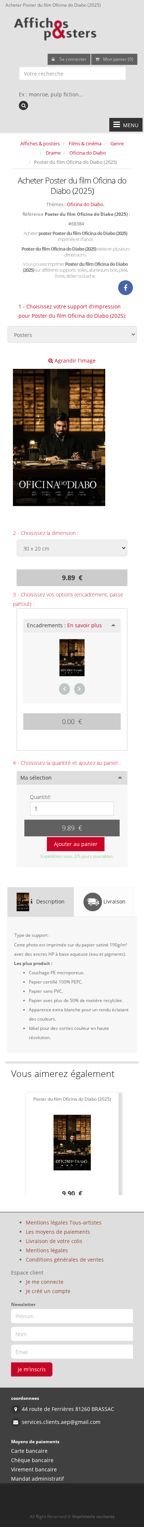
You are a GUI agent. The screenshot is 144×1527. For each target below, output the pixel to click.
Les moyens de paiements (58, 1231)
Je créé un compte (48, 1291)
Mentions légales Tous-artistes (64, 1222)
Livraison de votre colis (54, 1241)
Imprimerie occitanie (93, 1516)
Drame (53, 152)
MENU (129, 125)
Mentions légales (47, 1250)
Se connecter (72, 59)
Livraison (114, 901)
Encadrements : (64, 625)
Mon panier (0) (118, 59)
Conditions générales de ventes (65, 1259)
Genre (117, 143)
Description (50, 901)
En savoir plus (84, 625)
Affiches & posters (40, 143)
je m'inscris (32, 1369)
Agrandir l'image (74, 360)
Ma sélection (36, 777)
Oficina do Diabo (87, 152)
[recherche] (23, 105)
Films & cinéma (85, 143)
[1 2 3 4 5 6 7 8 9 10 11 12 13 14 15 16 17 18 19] (72, 808)
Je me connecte (45, 1281)
